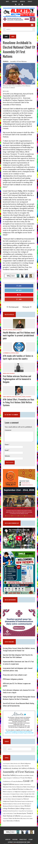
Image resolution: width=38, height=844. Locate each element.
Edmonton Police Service (9, 787)
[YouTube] (22, 4)
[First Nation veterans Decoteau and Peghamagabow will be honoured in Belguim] (19, 371)
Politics (19, 329)
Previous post (13, 307)
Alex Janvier (25, 766)
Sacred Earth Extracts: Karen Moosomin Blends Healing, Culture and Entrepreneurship (18, 704)
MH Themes (27, 842)
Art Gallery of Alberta (27, 768)
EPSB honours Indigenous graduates (13, 679)
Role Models (11, 373)
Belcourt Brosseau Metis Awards (24, 775)
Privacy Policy (23, 839)
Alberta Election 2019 (15, 763)
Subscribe (14, 1)
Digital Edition (8, 784)
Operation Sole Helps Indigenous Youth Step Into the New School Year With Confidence (18, 656)
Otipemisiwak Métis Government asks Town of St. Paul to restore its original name (18, 662)
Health (5, 329)
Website (7, 456)
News (14, 329)
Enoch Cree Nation (7, 789)
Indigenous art (10, 791)
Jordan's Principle (24, 794)
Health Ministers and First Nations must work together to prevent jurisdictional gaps (19, 335)
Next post (26, 307)
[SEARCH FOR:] (19, 29)
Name (7, 444)
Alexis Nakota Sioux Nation (14, 766)
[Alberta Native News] (19, 12)
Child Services (7, 396)
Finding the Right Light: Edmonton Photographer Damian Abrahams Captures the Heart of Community (19, 698)
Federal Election (17, 789)
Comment (8, 430)
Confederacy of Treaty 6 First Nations (22, 778)
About (7, 1)
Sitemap (31, 839)
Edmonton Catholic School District (22, 784)
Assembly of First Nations (18, 61)
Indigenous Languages (20, 791)
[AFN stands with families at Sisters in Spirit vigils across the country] (19, 350)
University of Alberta (13, 821)
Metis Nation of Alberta (21, 796)
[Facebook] (19, 4)
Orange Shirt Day (22, 811)
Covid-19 (28, 781)
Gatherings (6, 353)
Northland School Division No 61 (10, 811)
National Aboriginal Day (17, 799)
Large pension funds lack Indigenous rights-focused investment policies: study (17, 669)
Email (7, 450)
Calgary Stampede (7, 778)
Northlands (28, 808)
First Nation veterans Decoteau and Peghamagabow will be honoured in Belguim (17, 378)
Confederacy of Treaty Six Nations (13, 781)
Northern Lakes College (16, 808)
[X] (15, 4)
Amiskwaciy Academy (10, 768)
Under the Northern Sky (15, 818)
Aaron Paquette (6, 763)
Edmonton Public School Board (26, 787)
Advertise (22, 1)
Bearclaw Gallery (9, 775)
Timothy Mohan (9, 813)
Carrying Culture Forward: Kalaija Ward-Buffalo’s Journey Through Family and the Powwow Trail (19, 649)
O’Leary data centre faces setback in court (15, 675)
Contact (30, 1)
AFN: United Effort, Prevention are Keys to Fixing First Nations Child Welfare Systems (18, 402)
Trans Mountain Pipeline (19, 813)
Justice (10, 329)
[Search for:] (18, 749)
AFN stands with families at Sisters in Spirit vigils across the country (18, 357)
